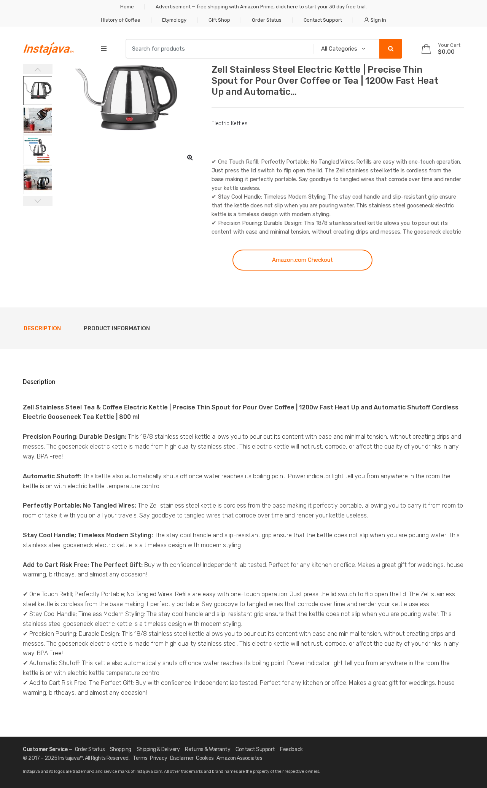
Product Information (117, 328)
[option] (126, 97)
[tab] (42, 328)
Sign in (378, 20)
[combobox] (217, 49)
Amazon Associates (239, 758)
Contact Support (323, 20)
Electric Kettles (230, 123)
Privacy (158, 758)
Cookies (205, 758)
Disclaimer (182, 758)
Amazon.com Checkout (302, 259)
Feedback (291, 749)
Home (127, 7)
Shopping (120, 749)
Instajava (69, 758)
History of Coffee (120, 20)
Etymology (174, 20)
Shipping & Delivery (158, 749)
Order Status (267, 20)
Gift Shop (219, 20)
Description (42, 328)
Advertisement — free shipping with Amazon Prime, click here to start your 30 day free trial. (261, 7)
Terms (140, 758)
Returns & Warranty (207, 749)
